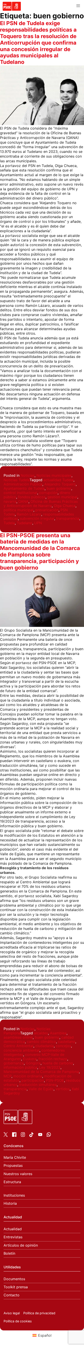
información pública (20, 1067)
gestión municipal (62, 497)
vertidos (63, 1089)
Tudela (9, 523)
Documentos (14, 1279)
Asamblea (58, 1033)
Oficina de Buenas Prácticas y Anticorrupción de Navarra (41, 503)
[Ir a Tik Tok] (31, 1135)
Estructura (12, 1182)
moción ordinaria (27, 1076)
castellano (66, 1041)
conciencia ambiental (21, 1050)
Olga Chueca (64, 505)
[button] (78, 6)
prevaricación (46, 510)
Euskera (30, 1059)
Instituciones (14, 1195)
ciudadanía (44, 1046)
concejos (63, 1046)
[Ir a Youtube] (40, 1135)
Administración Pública (23, 484)
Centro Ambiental (18, 1046)
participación (33, 1080)
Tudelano (24, 523)
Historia (10, 1203)
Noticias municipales (54, 475)
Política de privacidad (39, 1313)
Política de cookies (18, 1321)
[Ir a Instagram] (23, 1135)
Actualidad (13, 1229)
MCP (7, 1076)
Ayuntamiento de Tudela (24, 488)
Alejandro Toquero (60, 484)
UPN (38, 523)
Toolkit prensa (16, 1287)
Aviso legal (12, 1313)
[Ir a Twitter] (6, 1135)
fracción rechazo (53, 1059)
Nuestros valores (18, 1174)
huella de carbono (58, 1063)
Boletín (9, 1253)
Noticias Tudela (17, 480)
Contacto (11, 1295)
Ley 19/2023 (49, 1067)
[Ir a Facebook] (14, 1135)
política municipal (18, 510)
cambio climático (41, 1041)
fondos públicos (31, 497)
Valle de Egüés (41, 1089)
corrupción (48, 492)
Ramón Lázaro (29, 514)
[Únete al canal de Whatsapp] (49, 1135)
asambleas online (18, 1037)
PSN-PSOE (55, 1080)
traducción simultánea (38, 1084)
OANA (23, 501)
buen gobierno (59, 488)
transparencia (67, 518)
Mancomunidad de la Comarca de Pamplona (41, 1071)
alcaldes (41, 1033)
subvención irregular (37, 518)
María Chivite (15, 1157)
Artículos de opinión (21, 1245)
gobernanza (14, 1063)
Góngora (33, 1063)
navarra (10, 501)
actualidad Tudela (58, 480)
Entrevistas (13, 1237)
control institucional (20, 492)
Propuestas (13, 1165)
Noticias (27, 475)
